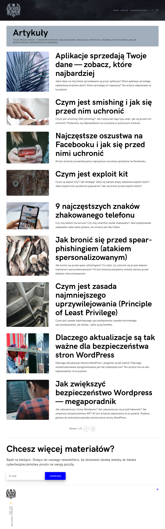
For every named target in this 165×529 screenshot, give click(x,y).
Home (116, 10)
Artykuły (124, 10)
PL (153, 10)
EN (157, 10)
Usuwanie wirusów (138, 10)
